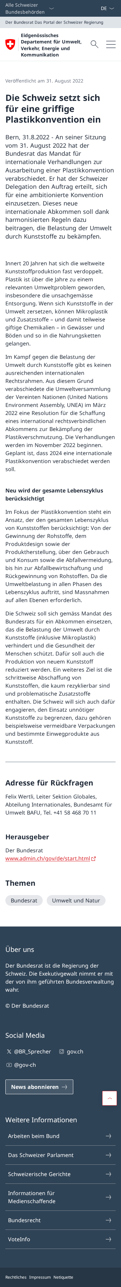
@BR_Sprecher (32, 1051)
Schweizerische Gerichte (39, 1174)
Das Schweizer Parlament (41, 1155)
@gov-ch (25, 1064)
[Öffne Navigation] (111, 44)
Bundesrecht (24, 1220)
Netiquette (63, 1277)
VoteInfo (19, 1239)
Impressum (40, 1277)
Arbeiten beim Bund (33, 1136)
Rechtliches (16, 1277)
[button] (109, 1098)
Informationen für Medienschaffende (31, 1197)
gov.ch (75, 1051)
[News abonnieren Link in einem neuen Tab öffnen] (97, 8)
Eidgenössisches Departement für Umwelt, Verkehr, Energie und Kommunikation (51, 45)
